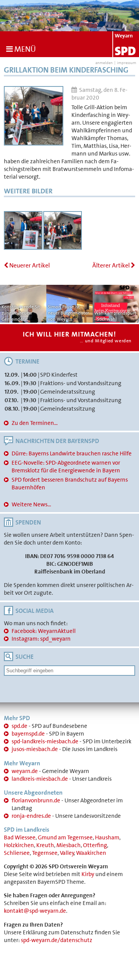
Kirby (87, 874)
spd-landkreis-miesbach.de (45, 741)
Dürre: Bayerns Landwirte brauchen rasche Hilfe (72, 453)
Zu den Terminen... (35, 423)
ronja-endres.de (31, 816)
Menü (24, 49)
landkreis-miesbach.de (40, 779)
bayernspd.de (28, 734)
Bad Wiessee (20, 837)
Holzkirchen (19, 845)
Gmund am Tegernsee (65, 837)
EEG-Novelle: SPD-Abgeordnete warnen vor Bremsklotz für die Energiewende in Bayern (66, 466)
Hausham (107, 837)
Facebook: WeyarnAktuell (44, 631)
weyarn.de (25, 771)
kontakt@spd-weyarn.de (35, 911)
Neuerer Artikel (29, 265)
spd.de (19, 726)
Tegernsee (45, 853)
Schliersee (17, 853)
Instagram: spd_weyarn (41, 639)
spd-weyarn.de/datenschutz (56, 940)
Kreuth (45, 845)
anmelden (104, 62)
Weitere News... (31, 504)
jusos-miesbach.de (35, 749)
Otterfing (95, 845)
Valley (67, 853)
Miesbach (68, 845)
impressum (126, 62)
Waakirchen (91, 853)
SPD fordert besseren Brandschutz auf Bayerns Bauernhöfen (70, 483)
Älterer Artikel (111, 265)
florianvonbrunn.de (36, 800)
